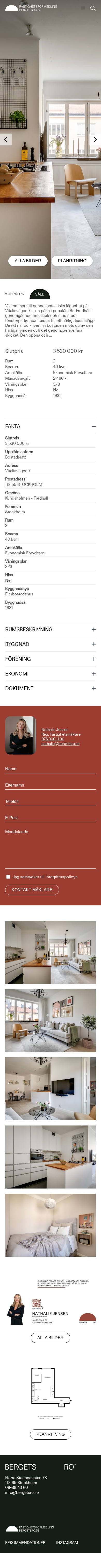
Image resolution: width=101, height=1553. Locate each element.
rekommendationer (25, 1542)
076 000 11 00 (52, 739)
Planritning (72, 261)
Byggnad (17, 644)
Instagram (67, 1542)
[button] (6, 139)
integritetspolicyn (62, 876)
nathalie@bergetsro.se (60, 743)
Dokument (19, 688)
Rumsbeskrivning (29, 629)
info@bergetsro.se (22, 1492)
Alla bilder (28, 261)
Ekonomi (16, 674)
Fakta (12, 426)
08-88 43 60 (16, 1487)
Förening (18, 659)
